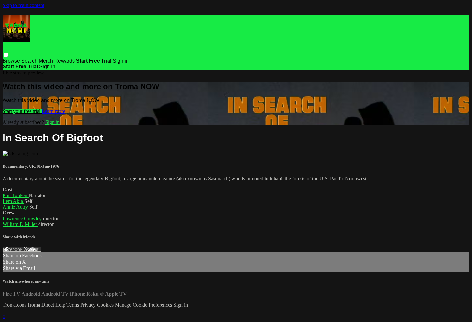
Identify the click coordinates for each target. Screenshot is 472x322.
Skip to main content (23, 5)
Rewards (64, 61)
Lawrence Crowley (23, 218)
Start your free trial (22, 111)
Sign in (121, 61)
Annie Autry (16, 207)
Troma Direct (40, 305)
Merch (46, 61)
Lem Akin (13, 201)
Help (60, 305)
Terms (73, 305)
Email (35, 249)
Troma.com (14, 305)
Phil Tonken (16, 195)
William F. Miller (20, 224)
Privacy (88, 305)
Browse (12, 61)
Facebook (13, 249)
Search (30, 61)
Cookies (106, 305)
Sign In (47, 66)
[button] (6, 55)
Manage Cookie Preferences (144, 305)
